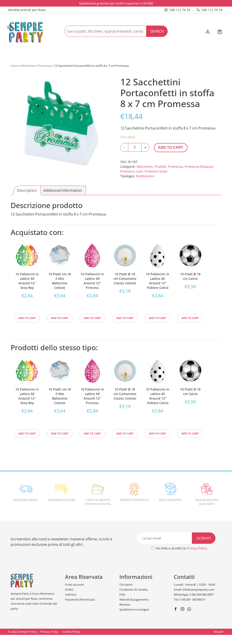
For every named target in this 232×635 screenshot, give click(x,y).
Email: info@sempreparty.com (194, 589)
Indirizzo (71, 594)
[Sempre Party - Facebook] (176, 609)
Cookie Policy (71, 632)
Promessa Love (131, 171)
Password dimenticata (80, 599)
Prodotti (160, 166)
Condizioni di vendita (133, 589)
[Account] (207, 32)
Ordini (69, 589)
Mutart (218, 632)
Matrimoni (29, 66)
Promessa (45, 66)
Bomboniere (145, 176)
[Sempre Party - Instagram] (183, 609)
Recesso (124, 604)
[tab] (27, 190)
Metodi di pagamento (134, 599)
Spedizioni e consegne (134, 609)
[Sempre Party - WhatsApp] (189, 609)
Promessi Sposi (156, 171)
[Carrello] (219, 32)
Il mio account (74, 584)
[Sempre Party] (26, 31)
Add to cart (170, 147)
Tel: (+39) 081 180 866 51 (190, 599)
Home (15, 66)
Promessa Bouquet (199, 166)
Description (27, 190)
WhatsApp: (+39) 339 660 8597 (194, 594)
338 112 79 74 (179, 10)
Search (157, 31)
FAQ (122, 594)
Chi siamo (126, 584)
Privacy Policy (197, 548)
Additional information (62, 190)
